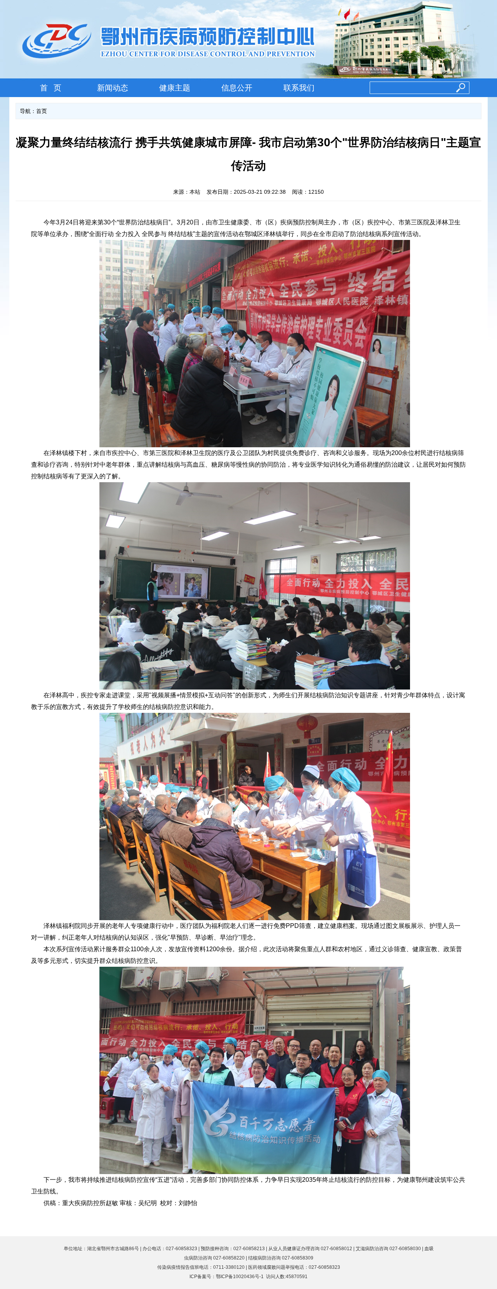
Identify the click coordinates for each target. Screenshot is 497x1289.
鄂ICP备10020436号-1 (240, 1276)
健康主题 (174, 87)
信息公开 (236, 87)
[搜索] (456, 88)
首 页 (50, 87)
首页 (41, 111)
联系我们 (299, 87)
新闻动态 (112, 87)
